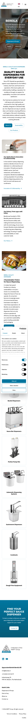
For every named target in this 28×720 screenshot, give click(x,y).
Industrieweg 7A (6, 677)
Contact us (5, 699)
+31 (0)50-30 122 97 (8, 674)
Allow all (14, 381)
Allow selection (14, 385)
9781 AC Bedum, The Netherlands (11, 679)
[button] (25, 4)
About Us (18, 46)
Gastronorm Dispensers (14, 524)
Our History (7, 241)
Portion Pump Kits (14, 462)
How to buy (5, 693)
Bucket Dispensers (14, 401)
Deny (14, 390)
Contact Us (14, 628)
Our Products (14, 130)
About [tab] (23, 333)
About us (4, 696)
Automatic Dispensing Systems (14, 493)
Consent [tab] (5, 333)
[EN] (21, 3)
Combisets (14, 555)
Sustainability (19, 125)
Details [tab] (14, 333)
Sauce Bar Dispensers (14, 431)
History (9, 46)
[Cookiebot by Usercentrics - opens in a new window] (19, 329)
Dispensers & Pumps (13, 41)
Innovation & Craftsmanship (12, 188)
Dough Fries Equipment (14, 585)
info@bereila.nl (6, 671)
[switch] (24, 364)
